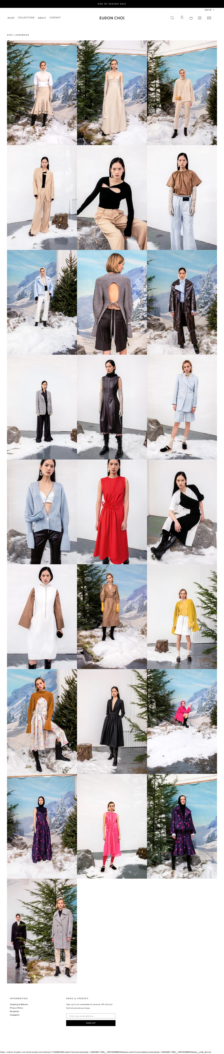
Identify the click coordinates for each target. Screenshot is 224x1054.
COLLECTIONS (26, 18)
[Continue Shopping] (191, 18)
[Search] (172, 18)
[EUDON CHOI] (112, 18)
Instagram (14, 1015)
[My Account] (182, 18)
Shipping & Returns (19, 1005)
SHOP (11, 17)
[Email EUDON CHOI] (209, 18)
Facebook (14, 1012)
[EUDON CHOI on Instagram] (200, 18)
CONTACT (55, 18)
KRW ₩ (208, 10)
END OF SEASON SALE (112, 4)
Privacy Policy (16, 1008)
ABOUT (42, 17)
